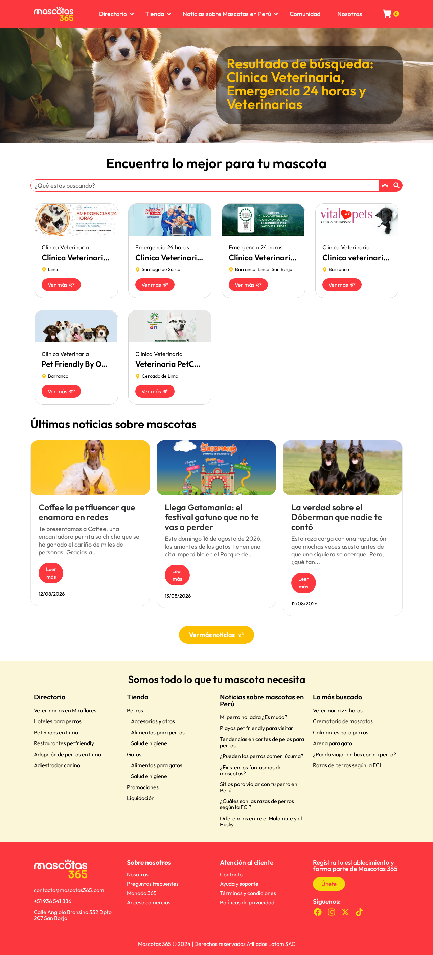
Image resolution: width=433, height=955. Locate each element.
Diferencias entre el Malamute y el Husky (261, 821)
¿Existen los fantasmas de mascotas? (251, 770)
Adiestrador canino (57, 765)
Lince (54, 269)
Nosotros (138, 874)
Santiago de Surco (161, 269)
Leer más (51, 573)
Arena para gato (332, 743)
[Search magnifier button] (396, 185)
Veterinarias (264, 103)
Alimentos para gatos (156, 765)
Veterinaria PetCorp (171, 364)
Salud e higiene (149, 743)
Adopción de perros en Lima (67, 754)
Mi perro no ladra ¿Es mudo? (253, 717)
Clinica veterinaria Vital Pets (372, 257)
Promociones (143, 787)
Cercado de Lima (160, 376)
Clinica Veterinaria (284, 76)
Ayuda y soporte (239, 883)
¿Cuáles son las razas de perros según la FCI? (257, 804)
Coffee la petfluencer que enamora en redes (87, 512)
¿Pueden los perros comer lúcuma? (261, 756)
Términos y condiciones (248, 893)
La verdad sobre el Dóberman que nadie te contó (336, 517)
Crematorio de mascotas (343, 721)
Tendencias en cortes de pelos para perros (262, 742)
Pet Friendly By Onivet (80, 364)
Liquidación (141, 798)
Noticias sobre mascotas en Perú (262, 700)
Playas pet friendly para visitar (256, 728)
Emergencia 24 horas (291, 90)
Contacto (231, 874)
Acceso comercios (148, 902)
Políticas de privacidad (247, 902)
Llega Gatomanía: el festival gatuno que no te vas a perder (212, 517)
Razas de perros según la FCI (347, 765)
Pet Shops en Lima (56, 732)
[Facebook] (318, 912)
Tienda (138, 697)
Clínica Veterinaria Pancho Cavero (289, 257)
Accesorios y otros (153, 721)
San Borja (282, 269)
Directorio (49, 697)
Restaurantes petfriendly (64, 743)
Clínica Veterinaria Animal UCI (95, 257)
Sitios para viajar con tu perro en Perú (258, 787)
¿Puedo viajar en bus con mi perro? (354, 754)
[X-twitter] (345, 912)
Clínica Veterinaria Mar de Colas (192, 257)
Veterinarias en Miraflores (65, 710)
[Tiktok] (359, 912)
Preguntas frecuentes (153, 883)
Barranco (245, 269)
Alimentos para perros (158, 732)
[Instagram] (332, 912)
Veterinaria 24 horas (338, 710)
